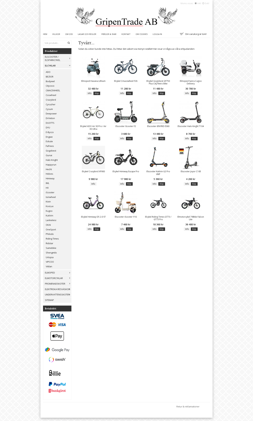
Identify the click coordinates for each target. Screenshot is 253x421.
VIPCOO (50, 261)
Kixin (48, 201)
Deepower (51, 113)
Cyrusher (50, 104)
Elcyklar (50, 65)
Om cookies (141, 34)
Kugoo (49, 210)
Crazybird (51, 99)
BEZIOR (49, 76)
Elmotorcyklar (54, 278)
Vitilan (49, 266)
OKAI (48, 224)
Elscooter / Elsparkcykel (52, 58)
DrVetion (50, 118)
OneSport (51, 229)
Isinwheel (51, 197)
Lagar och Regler (87, 34)
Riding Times (52, 238)
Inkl (199, 3)
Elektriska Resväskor (57, 289)
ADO (48, 72)
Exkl (207, 3)
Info (90, 93)
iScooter (50, 192)
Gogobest (51, 150)
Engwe (49, 136)
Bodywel (50, 81)
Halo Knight (52, 159)
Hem (45, 34)
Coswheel (51, 95)
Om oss (69, 34)
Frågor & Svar (108, 34)
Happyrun (51, 164)
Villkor (56, 34)
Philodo (50, 234)
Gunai (49, 155)
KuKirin (49, 215)
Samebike (51, 247)
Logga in (157, 34)
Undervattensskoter (57, 294)
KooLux (50, 206)
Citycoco (50, 85)
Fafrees (50, 146)
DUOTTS (50, 122)
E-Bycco (50, 132)
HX (47, 187)
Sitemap (49, 300)
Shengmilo (51, 252)
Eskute (49, 141)
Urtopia (50, 257)
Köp (97, 93)
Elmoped (50, 272)
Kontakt (126, 34)
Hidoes (49, 173)
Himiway (50, 178)
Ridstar (49, 243)
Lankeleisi (51, 220)
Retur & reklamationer (187, 406)
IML (47, 183)
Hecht (49, 169)
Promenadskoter (55, 283)
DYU (48, 127)
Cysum (49, 109)
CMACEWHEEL (53, 90)
